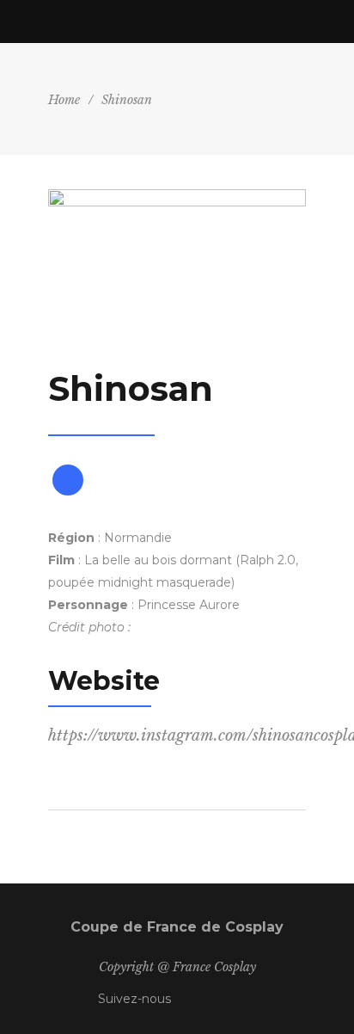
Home (64, 100)
